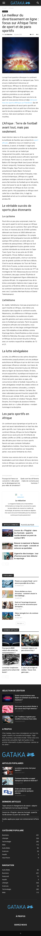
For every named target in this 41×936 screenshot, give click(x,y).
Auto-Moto (6, 870)
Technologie (6, 889)
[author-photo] (20, 497)
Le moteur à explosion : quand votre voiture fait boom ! (10, 670)
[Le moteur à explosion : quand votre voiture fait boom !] (11, 660)
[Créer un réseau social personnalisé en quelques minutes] (7, 791)
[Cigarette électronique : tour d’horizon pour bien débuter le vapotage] (7, 556)
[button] (3, 3)
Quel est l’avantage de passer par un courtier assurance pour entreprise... (26, 604)
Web (3, 892)
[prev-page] (3, 564)
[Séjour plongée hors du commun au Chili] (7, 616)
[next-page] (7, 564)
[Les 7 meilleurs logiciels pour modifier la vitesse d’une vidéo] (7, 719)
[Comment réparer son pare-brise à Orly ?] (30, 640)
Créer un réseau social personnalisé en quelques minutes (24, 791)
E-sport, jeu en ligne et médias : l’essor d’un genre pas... (29, 670)
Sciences (5, 886)
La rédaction (8, 34)
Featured (5, 876)
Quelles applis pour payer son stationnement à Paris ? (20, 820)
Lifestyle (11, 8)
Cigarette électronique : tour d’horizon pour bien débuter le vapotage (26, 556)
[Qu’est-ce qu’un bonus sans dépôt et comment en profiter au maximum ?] (7, 698)
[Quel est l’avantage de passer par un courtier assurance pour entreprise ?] (7, 605)
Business (5, 873)
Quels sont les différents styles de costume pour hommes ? (30, 481)
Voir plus (19, 623)
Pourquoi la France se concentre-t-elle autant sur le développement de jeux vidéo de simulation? (11, 482)
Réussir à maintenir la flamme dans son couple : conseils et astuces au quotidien (26, 545)
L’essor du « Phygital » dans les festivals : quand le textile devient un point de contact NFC (19, 813)
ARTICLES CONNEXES (10, 525)
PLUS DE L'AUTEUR (27, 525)
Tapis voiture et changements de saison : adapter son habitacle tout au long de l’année (19, 807)
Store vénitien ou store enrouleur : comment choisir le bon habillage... (26, 594)
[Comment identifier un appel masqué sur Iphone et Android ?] (7, 781)
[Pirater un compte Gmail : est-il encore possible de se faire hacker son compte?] (7, 584)
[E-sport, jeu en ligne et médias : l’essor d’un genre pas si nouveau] (30, 660)
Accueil (4, 8)
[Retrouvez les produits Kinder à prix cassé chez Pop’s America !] (7, 709)
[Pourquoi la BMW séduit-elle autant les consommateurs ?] (11, 640)
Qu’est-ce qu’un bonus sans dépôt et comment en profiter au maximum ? (26, 698)
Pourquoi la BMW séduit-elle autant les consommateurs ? (10, 650)
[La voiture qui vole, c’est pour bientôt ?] (7, 770)
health (4, 879)
